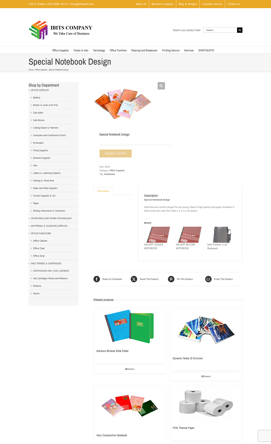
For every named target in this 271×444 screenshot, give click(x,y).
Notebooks (109, 174)
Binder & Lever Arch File (45, 105)
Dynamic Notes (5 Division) (188, 358)
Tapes (36, 203)
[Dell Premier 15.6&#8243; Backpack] (221, 235)
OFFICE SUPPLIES (40, 90)
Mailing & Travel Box (43, 180)
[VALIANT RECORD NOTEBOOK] (190, 235)
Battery (36, 97)
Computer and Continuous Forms (49, 135)
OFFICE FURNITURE (41, 233)
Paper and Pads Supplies (45, 188)
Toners (36, 293)
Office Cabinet (40, 240)
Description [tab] (103, 191)
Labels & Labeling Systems (46, 173)
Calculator (38, 112)
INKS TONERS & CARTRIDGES (46, 263)
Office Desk (39, 255)
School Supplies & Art (44, 195)
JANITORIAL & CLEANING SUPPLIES (49, 225)
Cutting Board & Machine (45, 127)
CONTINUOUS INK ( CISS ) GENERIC (51, 270)
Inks (35, 165)
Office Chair (39, 248)
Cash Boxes (38, 120)
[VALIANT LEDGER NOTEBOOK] (158, 235)
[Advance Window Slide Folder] (130, 326)
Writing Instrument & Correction (49, 210)
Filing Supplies (40, 150)
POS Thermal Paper (183, 428)
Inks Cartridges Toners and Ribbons (50, 278)
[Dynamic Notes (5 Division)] (206, 330)
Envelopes (38, 142)
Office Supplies (117, 170)
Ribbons (37, 285)
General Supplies (41, 157)
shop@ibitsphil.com (82, 4)
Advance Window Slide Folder (112, 351)
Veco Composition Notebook (111, 435)
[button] (161, 85)
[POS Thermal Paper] (206, 403)
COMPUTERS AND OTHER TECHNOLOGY (51, 218)
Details (131, 369)
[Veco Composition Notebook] (130, 407)
